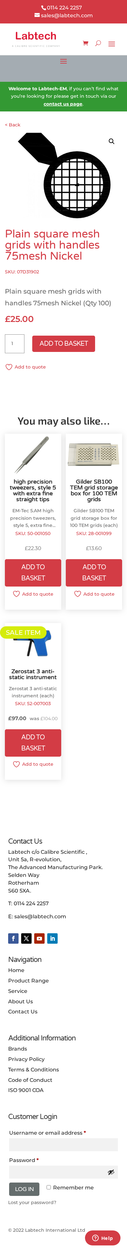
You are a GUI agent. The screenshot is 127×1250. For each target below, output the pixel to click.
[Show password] (111, 1172)
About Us (20, 1001)
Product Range (28, 981)
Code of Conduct (30, 1080)
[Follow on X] (26, 938)
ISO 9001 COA (26, 1090)
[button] (112, 141)
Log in (24, 1189)
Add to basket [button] (33, 572)
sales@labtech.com (40, 916)
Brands (17, 1049)
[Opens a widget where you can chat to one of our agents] (102, 1238)
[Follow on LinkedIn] (52, 938)
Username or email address (47, 1133)
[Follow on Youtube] (39, 938)
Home (16, 970)
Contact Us (22, 1012)
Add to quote (30, 367)
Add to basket (63, 344)
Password (24, 1160)
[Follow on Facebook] (13, 938)
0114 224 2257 (31, 903)
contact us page (63, 104)
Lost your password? (32, 1202)
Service (17, 991)
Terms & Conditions (33, 1070)
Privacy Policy (26, 1059)
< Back (13, 125)
